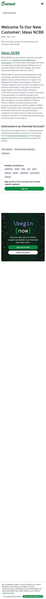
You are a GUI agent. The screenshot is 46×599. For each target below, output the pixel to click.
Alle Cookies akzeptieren (33, 596)
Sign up (24, 188)
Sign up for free (23, 247)
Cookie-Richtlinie (8, 593)
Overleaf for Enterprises (18, 136)
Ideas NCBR (10, 53)
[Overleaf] (8, 3)
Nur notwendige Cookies (12, 596)
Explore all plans (23, 252)
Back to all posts (9, 13)
